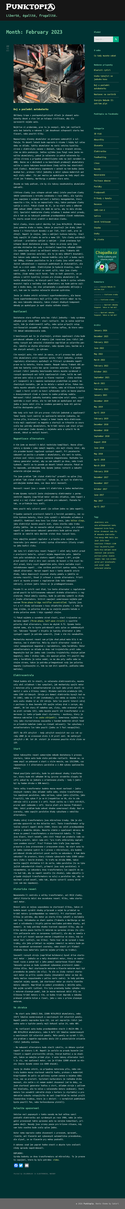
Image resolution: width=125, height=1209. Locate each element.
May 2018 (98, 454)
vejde (107, 565)
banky (114, 525)
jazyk (96, 540)
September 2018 (101, 436)
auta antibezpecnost (102, 525)
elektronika (109, 534)
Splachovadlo (110, 562)
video (56, 1160)
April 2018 (99, 460)
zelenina (107, 568)
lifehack (107, 543)
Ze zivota (99, 239)
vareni (101, 565)
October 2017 (100, 489)
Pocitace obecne (102, 181)
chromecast (105, 531)
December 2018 (101, 424)
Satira (97, 216)
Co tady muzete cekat (105, 56)
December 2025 (101, 336)
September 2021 (101, 377)
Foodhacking (100, 157)
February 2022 (101, 366)
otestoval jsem (100, 553)
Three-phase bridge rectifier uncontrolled (43, 602)
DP (95, 534)
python (104, 556)
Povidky (98, 186)
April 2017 (99, 507)
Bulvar (97, 531)
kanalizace (98, 543)
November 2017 (101, 483)
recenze (111, 556)
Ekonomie (98, 145)
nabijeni (107, 550)
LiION (114, 543)
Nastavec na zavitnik (105, 94)
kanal (107, 540)
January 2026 (100, 330)
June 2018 (99, 448)
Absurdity (99, 139)
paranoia (110, 553)
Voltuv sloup (77, 520)
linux (96, 546)
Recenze (98, 204)
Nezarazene (99, 175)
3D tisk (98, 134)
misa (101, 550)
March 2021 (99, 383)
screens (113, 559)
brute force (108, 528)
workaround (98, 568)
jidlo (102, 540)
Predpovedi (99, 192)
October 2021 (100, 371)
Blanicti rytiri (102, 70)
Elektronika (100, 151)
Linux (96, 163)
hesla (111, 537)
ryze (107, 559)
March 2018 (99, 465)
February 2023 (101, 342)
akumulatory (99, 522)
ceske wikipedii (47, 717)
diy (116, 531)
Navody (97, 169)
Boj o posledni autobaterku (31, 109)
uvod (96, 565)
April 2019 (99, 413)
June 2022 (99, 348)
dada (112, 531)
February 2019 (101, 418)
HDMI (106, 537)
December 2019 (101, 401)
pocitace (97, 556)
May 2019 (98, 407)
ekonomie (100, 534)
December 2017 (101, 477)
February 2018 (101, 471)
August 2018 (100, 442)
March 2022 (99, 360)
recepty (97, 559)
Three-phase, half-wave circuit (47, 621)
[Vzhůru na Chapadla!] (106, 273)
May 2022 (98, 354)
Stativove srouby (111, 294)
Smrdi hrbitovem (102, 222)
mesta (96, 550)
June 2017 (99, 495)
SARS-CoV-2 (99, 210)
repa (103, 559)
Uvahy (96, 233)
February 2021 (101, 389)
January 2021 (100, 395)
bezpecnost (98, 528)
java (116, 537)
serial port (99, 562)
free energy (99, 537)
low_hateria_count (107, 546)
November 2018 (101, 430)
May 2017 (98, 501)
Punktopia (89, 1204)
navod (114, 550)
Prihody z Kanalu (103, 198)
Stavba (97, 228)
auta (106, 522)
